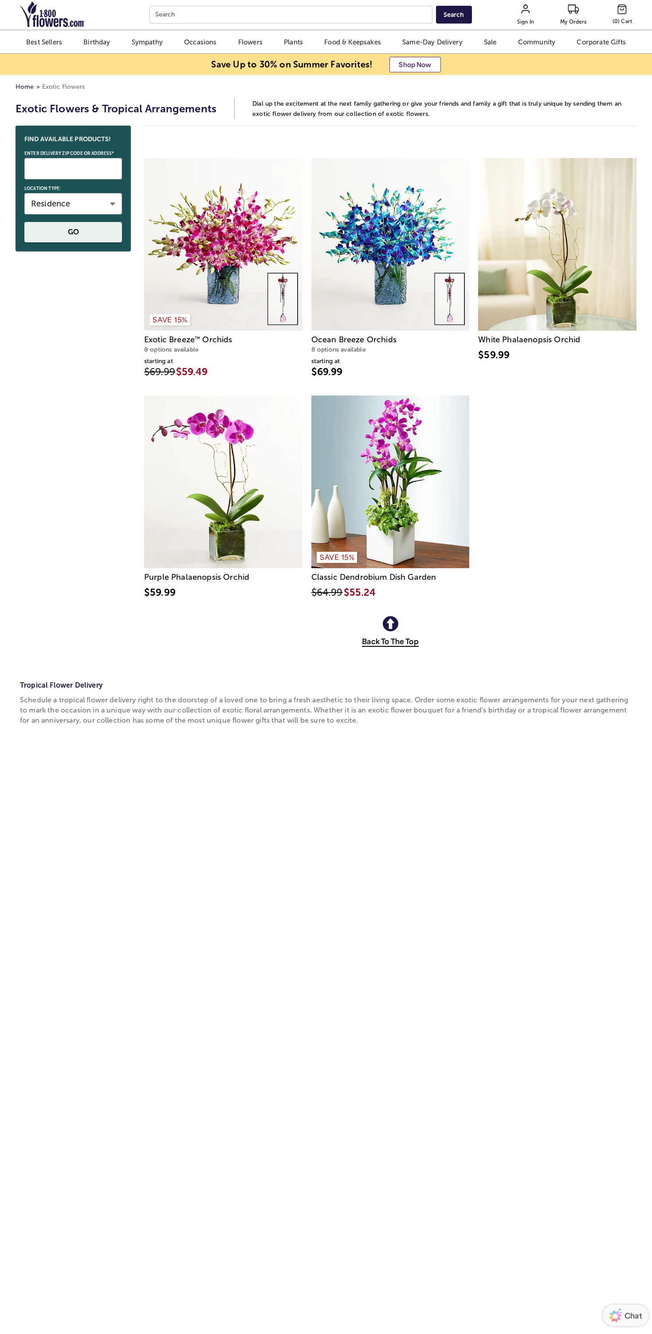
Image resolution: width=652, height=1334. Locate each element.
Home (25, 86)
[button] (44, 41)
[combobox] (292, 15)
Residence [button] (50, 203)
